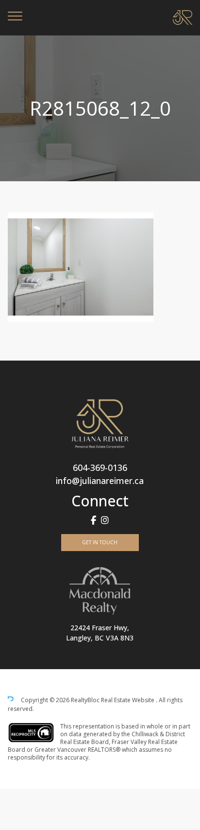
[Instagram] (105, 520)
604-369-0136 (100, 467)
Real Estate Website (128, 700)
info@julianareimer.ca (100, 480)
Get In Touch (99, 542)
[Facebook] (93, 520)
